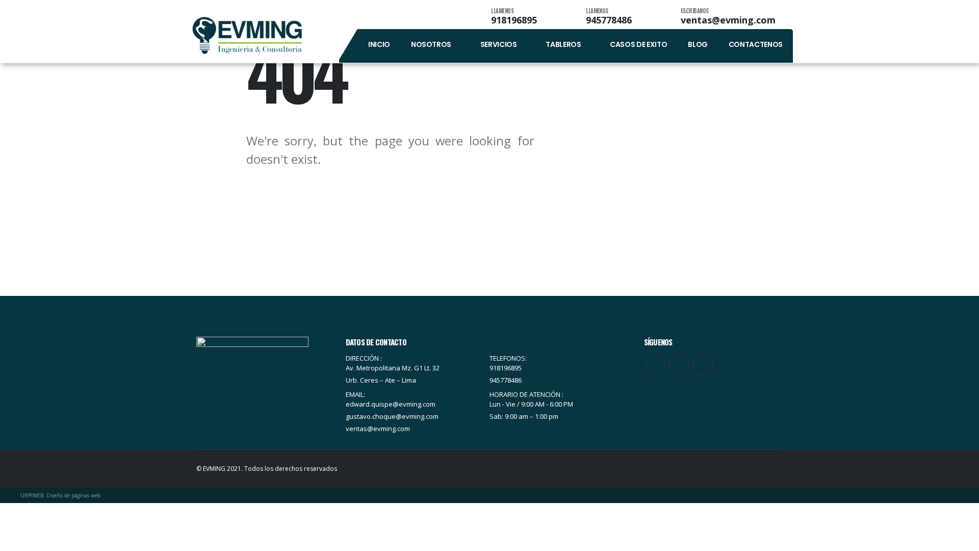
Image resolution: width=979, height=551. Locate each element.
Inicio (379, 44)
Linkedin (703, 366)
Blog (698, 44)
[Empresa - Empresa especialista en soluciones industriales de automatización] (247, 35)
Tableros (563, 44)
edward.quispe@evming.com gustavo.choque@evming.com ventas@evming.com (392, 416)
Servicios (498, 44)
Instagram (679, 366)
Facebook (655, 366)
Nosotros (431, 44)
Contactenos (756, 44)
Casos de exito (638, 44)
